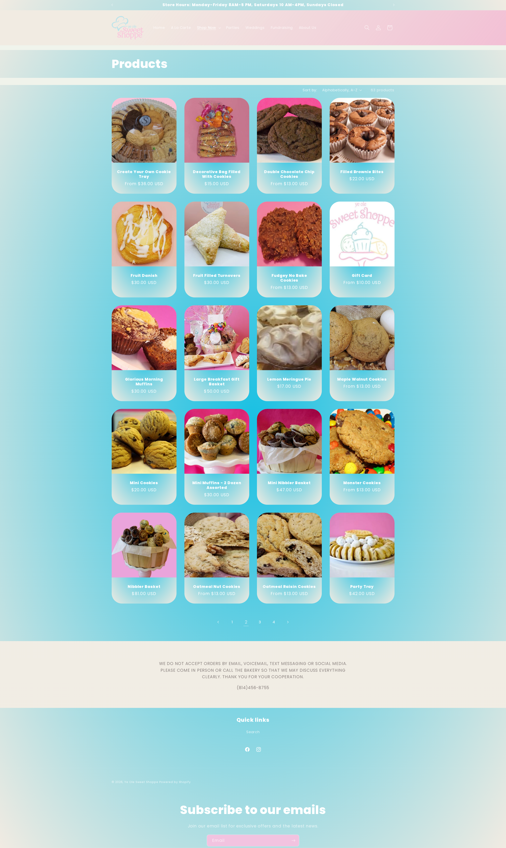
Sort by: (310, 90)
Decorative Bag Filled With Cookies (217, 174)
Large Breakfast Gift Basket (217, 382)
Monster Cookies (362, 483)
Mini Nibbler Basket (289, 483)
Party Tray (362, 586)
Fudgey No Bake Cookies (289, 278)
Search (253, 731)
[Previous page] (218, 622)
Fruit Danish (144, 275)
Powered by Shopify (175, 782)
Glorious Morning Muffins (144, 382)
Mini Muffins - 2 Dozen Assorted (216, 485)
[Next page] (287, 622)
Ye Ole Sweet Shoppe (141, 782)
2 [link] (246, 622)
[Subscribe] (293, 841)
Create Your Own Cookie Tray (144, 174)
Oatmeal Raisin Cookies (289, 586)
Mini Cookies (144, 483)
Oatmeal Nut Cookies (216, 586)
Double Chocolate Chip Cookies (289, 174)
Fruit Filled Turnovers (216, 275)
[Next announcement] (394, 5)
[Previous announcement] (112, 5)
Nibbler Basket (144, 586)
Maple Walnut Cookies (362, 379)
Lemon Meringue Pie (289, 379)
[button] (208, 28)
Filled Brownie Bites (362, 172)
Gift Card (362, 275)
